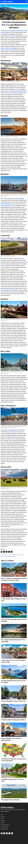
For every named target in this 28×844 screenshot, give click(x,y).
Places (15, 556)
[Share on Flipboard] (2, 552)
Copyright (3, 820)
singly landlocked (13, 30)
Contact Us (3, 816)
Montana (3, 32)
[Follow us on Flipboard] (2, 833)
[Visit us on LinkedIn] (12, 833)
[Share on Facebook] (4, 552)
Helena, (7, 50)
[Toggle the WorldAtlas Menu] (1, 1)
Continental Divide (6, 203)
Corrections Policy (4, 826)
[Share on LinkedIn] (12, 552)
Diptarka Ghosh (3, 556)
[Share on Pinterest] (9, 552)
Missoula (3, 48)
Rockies (9, 36)
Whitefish (21, 198)
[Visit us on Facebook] (4, 833)
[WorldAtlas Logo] (8, 1)
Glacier (7, 91)
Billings (14, 48)
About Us (2, 822)
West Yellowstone (14, 431)
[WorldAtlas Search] (26, 1)
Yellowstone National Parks (18, 91)
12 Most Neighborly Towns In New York (13, 701)
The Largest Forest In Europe (10, 799)
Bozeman (9, 48)
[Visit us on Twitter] (7, 833)
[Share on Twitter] (7, 552)
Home (2, 814)
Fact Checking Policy (5, 824)
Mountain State (23, 30)
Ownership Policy (4, 828)
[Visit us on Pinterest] (9, 833)
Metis (16, 292)
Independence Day (8, 290)
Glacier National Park (6, 205)
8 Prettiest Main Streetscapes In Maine (13, 719)
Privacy (2, 818)
